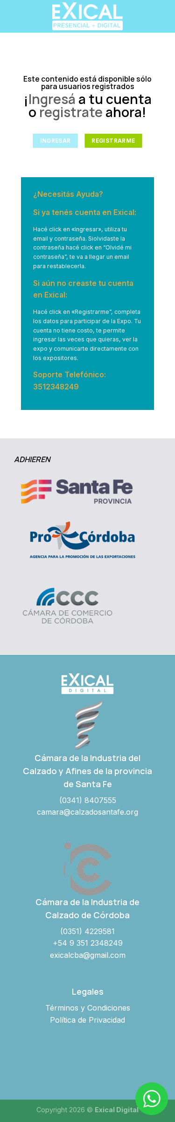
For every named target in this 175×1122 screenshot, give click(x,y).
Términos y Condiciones (87, 1007)
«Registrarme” (91, 311)
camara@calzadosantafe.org (87, 812)
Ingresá (52, 99)
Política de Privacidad (87, 1020)
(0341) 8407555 (87, 800)
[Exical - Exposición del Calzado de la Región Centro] (87, 16)
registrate (71, 112)
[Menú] (12, 16)
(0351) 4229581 (87, 931)
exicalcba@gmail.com (88, 955)
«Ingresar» (86, 229)
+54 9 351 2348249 (88, 943)
